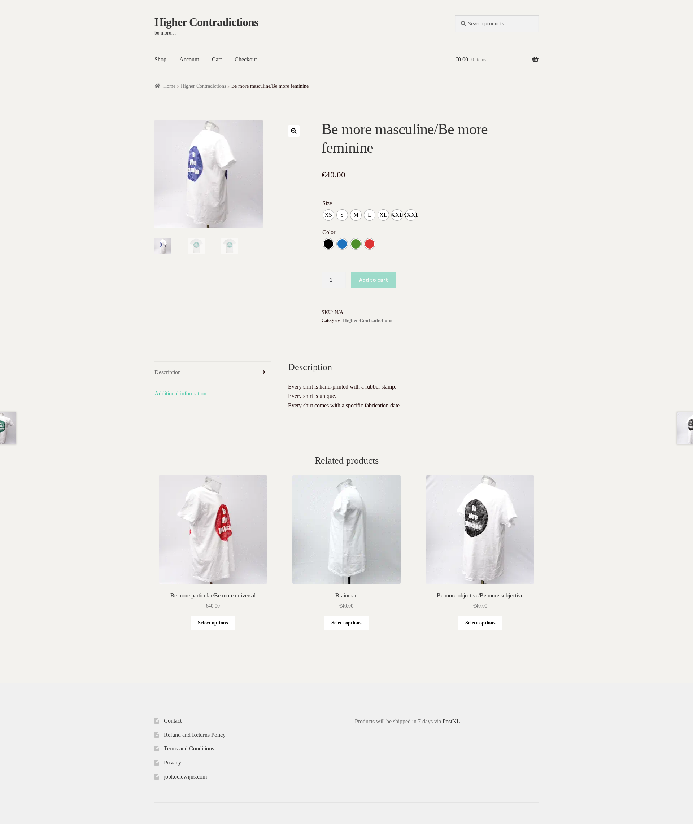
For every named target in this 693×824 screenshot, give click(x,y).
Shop (160, 59)
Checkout (246, 59)
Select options (213, 623)
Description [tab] (167, 372)
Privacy (172, 762)
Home (169, 86)
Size (327, 203)
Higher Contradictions (206, 22)
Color (328, 232)
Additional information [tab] (180, 393)
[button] (294, 131)
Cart (217, 59)
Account (189, 59)
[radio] (328, 215)
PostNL (451, 721)
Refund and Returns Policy (195, 735)
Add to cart (373, 279)
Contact (173, 721)
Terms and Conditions (189, 748)
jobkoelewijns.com (185, 776)
